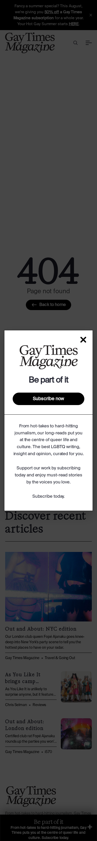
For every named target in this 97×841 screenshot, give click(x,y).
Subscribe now (48, 398)
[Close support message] (83, 339)
